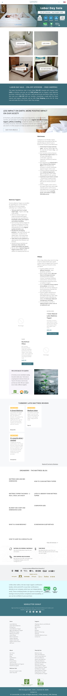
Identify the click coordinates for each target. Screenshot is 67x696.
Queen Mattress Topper (41, 670)
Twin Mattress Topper (40, 665)
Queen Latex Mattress (40, 659)
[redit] (40, 612)
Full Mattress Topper (40, 669)
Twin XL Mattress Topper (41, 667)
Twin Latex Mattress (40, 654)
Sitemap (37, 633)
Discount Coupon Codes (16, 671)
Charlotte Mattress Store (41, 635)
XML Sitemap (53, 694)
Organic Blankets (14, 638)
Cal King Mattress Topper (41, 673)
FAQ (36, 629)
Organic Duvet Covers (15, 641)
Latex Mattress (13, 624)
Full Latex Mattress (39, 657)
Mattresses (41, 136)
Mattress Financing (39, 632)
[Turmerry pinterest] (33, 611)
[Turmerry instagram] (30, 611)
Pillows (39, 257)
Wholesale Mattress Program (17, 664)
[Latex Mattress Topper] (39, 322)
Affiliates (12, 659)
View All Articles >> (52, 543)
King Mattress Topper (40, 672)
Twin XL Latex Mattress (40, 656)
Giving (11, 654)
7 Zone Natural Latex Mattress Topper (52, 316)
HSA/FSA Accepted (14, 665)
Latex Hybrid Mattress (15, 625)
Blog (11, 656)
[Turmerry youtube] (36, 611)
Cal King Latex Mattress (40, 662)
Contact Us (37, 636)
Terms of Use (13, 662)
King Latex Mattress (39, 661)
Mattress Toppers (14, 200)
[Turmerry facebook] (27, 611)
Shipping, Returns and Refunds (42, 624)
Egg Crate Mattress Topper (16, 630)
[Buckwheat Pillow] (14, 351)
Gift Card (12, 643)
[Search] (59, 2)
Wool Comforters (14, 636)
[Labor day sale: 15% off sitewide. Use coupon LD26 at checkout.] (33, 15)
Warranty (37, 625)
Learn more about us (11, 130)
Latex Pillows (13, 635)
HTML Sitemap (43, 694)
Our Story (12, 653)
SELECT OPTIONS (53, 333)
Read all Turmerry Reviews (50, 464)
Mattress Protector (14, 633)
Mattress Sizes (38, 653)
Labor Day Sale (13, 672)
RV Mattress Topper (14, 632)
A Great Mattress (16, 410)
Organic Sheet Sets (14, 640)
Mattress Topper (50, 311)
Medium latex (32, 410)
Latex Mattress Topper (15, 629)
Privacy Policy (13, 661)
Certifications (13, 657)
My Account (38, 627)
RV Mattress (13, 627)
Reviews (37, 630)
